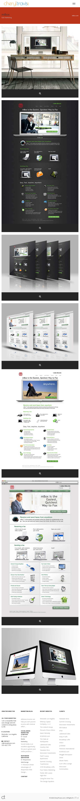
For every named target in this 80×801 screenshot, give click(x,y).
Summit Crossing (65, 722)
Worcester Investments (48, 753)
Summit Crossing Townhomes (45, 763)
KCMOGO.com (45, 736)
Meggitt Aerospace (65, 755)
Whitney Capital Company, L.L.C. (45, 723)
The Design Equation (47, 781)
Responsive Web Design (25, 756)
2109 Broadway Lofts (47, 767)
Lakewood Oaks (64, 734)
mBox (61, 743)
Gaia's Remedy (45, 733)
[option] (29, 741)
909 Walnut (63, 728)
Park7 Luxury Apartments (44, 757)
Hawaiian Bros (45, 750)
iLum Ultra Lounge (65, 764)
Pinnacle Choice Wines (47, 730)
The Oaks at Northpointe (44, 740)
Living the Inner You (46, 778)
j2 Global (62, 746)
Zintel (61, 758)
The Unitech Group (46, 727)
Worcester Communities (63, 768)
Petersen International (66, 749)
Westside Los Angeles (47, 719)
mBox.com (75, 16)
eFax (60, 731)
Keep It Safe (63, 737)
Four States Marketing (47, 770)
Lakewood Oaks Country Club (45, 746)
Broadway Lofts (64, 740)
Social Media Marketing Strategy (25, 732)
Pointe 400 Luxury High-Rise (46, 774)
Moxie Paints (63, 761)
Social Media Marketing (24, 739)
